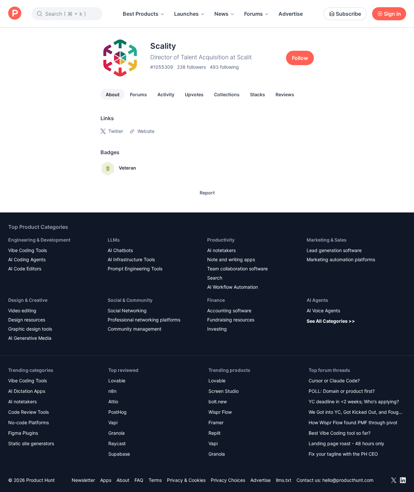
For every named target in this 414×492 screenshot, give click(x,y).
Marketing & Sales (327, 240)
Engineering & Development (39, 240)
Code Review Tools (28, 412)
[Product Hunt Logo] (14, 14)
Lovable (116, 380)
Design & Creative (27, 300)
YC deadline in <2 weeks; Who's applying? (354, 401)
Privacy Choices (228, 480)
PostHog (117, 412)
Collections (227, 94)
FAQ (139, 480)
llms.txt (283, 480)
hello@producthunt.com (347, 480)
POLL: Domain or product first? (342, 391)
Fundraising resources (230, 319)
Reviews (285, 94)
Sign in (392, 13)
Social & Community (130, 300)
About (112, 94)
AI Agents (317, 300)
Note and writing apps (231, 259)
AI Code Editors (24, 268)
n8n (112, 391)
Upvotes (194, 94)
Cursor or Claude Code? (334, 380)
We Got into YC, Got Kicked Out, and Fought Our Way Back (356, 412)
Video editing (22, 310)
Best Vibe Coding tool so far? (339, 433)
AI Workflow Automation (232, 287)
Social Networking (127, 310)
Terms (155, 480)
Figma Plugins (23, 433)
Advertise (291, 13)
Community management (134, 329)
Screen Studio (223, 391)
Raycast (117, 443)
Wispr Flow (220, 412)
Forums (253, 13)
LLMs (114, 240)
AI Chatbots (120, 250)
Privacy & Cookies (186, 480)
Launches (186, 13)
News (221, 13)
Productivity (221, 240)
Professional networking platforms (144, 319)
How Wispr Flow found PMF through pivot (353, 422)
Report (207, 192)
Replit (214, 433)
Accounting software (229, 310)
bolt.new (217, 401)
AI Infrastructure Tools (131, 259)
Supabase (119, 454)
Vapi (112, 422)
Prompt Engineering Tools (135, 268)
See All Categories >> (331, 321)
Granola (116, 433)
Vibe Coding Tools (27, 250)
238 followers (191, 67)
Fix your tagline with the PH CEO (343, 454)
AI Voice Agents (323, 310)
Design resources (26, 319)
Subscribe (348, 13)
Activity (165, 94)
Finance (216, 300)
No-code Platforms (28, 422)
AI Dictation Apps (26, 391)
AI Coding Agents (26, 259)
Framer (216, 422)
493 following (224, 67)
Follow (300, 58)
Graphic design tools (30, 329)
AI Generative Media (29, 338)
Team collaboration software (237, 268)
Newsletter (83, 480)
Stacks (257, 94)
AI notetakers (221, 250)
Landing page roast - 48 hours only (346, 443)
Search (214, 278)
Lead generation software (334, 250)
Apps (105, 480)
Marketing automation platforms (341, 259)
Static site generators (31, 443)
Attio (113, 401)
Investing (217, 329)
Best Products (140, 13)
